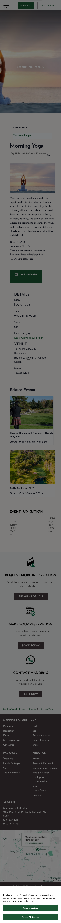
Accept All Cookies (30, 917)
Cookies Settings (30, 908)
